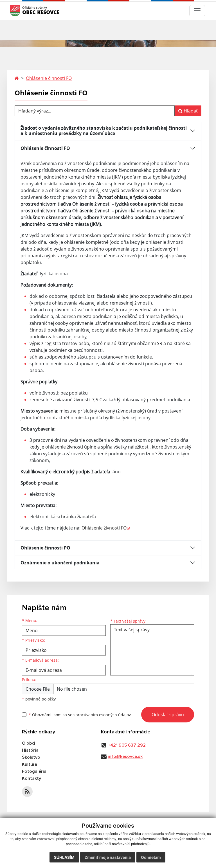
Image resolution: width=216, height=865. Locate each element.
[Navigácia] (197, 10)
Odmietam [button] (151, 857)
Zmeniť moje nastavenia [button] (108, 857)
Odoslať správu (168, 714)
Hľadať (190, 111)
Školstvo (31, 757)
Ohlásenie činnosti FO (49, 78)
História (30, 750)
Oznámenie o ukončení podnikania (60, 563)
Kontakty (31, 778)
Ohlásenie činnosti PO (45, 548)
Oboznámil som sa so (80, 714)
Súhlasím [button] (64, 857)
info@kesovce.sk (125, 756)
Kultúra (29, 764)
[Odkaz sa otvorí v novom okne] (27, 791)
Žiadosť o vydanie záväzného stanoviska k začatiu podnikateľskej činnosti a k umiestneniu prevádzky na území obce (104, 130)
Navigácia (23, 10)
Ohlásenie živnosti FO (104, 528)
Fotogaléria (34, 771)
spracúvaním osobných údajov (102, 714)
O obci (28, 743)
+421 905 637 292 (127, 745)
